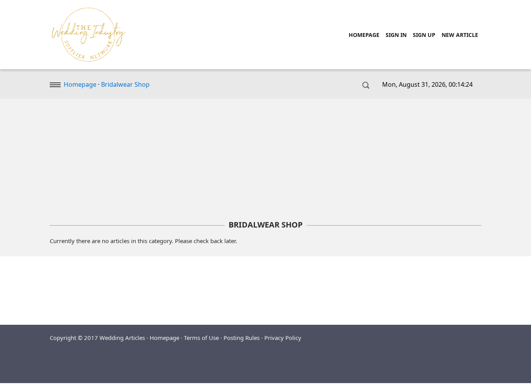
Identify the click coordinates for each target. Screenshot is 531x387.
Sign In (396, 35)
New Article (460, 35)
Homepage (364, 35)
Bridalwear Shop (125, 84)
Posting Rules (242, 337)
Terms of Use (201, 337)
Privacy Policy (282, 337)
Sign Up (424, 35)
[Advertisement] (265, 159)
